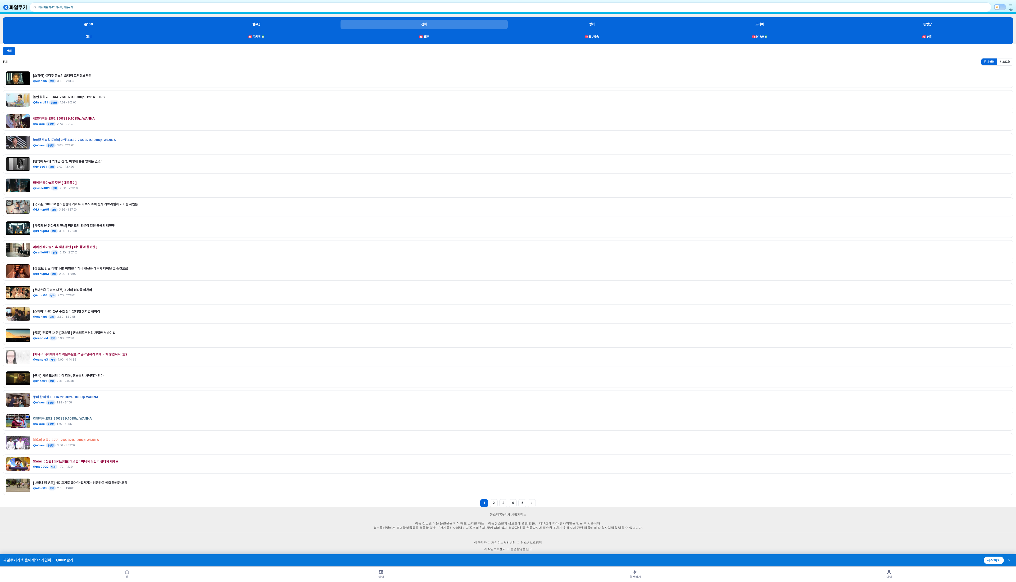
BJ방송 (592, 37)
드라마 (759, 24)
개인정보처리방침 (503, 542)
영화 (592, 24)
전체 (424, 24)
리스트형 (1005, 61)
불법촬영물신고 (521, 549)
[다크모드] (1000, 7)
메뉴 (1011, 9)
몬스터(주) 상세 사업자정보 (508, 514)
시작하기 (994, 560)
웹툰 (424, 37)
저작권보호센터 (495, 549)
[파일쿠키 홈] (15, 7)
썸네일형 (989, 61)
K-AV (759, 37)
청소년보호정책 (531, 542)
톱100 (88, 24)
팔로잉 (256, 24)
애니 (88, 37)
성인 (927, 37)
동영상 (927, 24)
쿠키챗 (256, 37)
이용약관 (480, 542)
